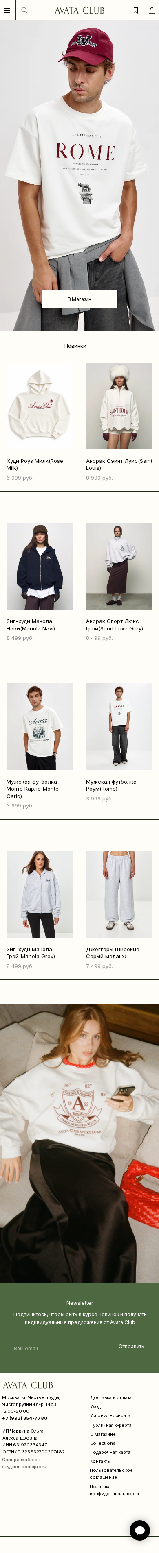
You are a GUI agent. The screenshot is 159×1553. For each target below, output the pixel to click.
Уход (95, 1406)
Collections (103, 1443)
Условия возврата (110, 1415)
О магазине (103, 1434)
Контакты (100, 1461)
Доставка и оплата (111, 1397)
